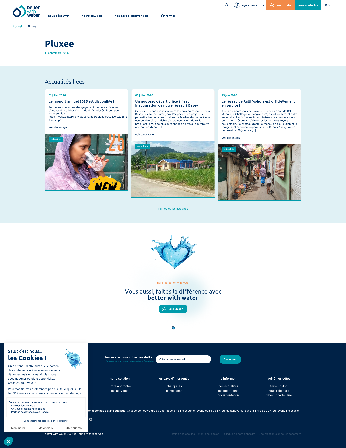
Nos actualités (228, 386)
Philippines (174, 386)
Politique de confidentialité (238, 433)
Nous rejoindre (278, 391)
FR (325, 5)
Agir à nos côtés (253, 5)
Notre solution (92, 16)
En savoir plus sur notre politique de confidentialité (130, 361)
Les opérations (228, 391)
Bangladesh (174, 391)
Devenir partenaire (279, 395)
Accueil (17, 26)
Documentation (228, 395)
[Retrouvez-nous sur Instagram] (90, 419)
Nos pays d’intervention (131, 16)
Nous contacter (307, 5)
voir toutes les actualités (173, 208)
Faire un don (284, 5)
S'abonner (230, 359)
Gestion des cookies (182, 433)
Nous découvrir (58, 16)
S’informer (168, 16)
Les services (119, 391)
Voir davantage (58, 127)
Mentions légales (208, 433)
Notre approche (120, 386)
